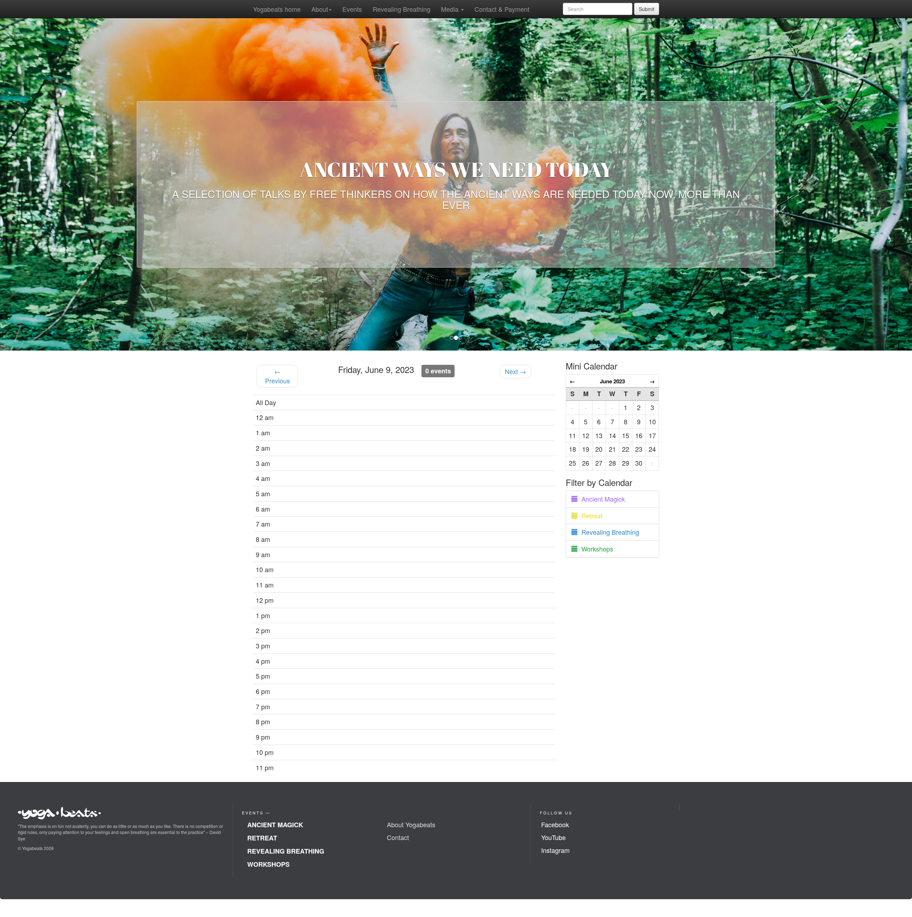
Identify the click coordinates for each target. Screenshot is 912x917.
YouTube (553, 837)
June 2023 (612, 381)
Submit (646, 8)
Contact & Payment (502, 9)
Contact (398, 837)
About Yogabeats (411, 824)
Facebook (555, 824)
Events (352, 9)
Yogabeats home (277, 9)
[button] (68, 184)
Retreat (590, 515)
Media (450, 9)
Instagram (555, 850)
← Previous (277, 376)
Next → (515, 371)
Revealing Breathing (401, 9)
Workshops (595, 549)
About (319, 9)
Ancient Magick (601, 498)
